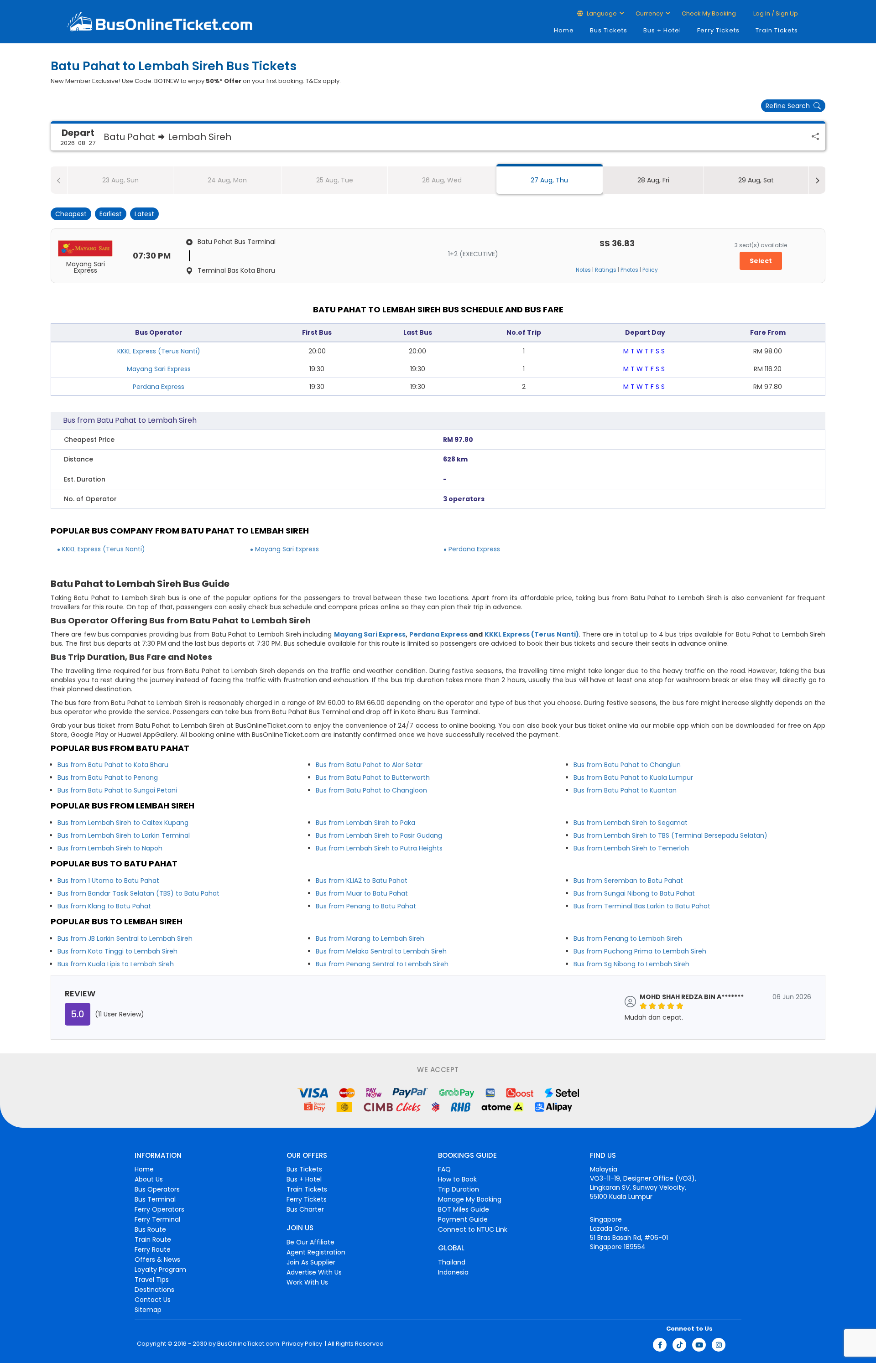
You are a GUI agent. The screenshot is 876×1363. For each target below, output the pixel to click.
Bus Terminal (155, 1199)
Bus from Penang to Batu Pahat (366, 906)
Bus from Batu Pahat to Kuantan (625, 790)
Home (564, 30)
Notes (583, 270)
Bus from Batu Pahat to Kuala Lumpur (633, 777)
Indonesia (453, 1272)
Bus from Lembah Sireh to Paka (365, 822)
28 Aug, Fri (653, 180)
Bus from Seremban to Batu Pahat (628, 880)
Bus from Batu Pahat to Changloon (371, 790)
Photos (629, 270)
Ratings (605, 270)
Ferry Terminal (157, 1219)
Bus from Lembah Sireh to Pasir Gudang (379, 835)
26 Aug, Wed (442, 180)
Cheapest (71, 213)
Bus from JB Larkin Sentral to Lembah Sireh (125, 938)
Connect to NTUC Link (472, 1229)
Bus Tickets (608, 30)
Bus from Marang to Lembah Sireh (370, 938)
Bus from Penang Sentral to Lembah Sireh (382, 964)
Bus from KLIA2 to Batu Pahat (361, 880)
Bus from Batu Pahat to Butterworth (373, 777)
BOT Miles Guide (463, 1209)
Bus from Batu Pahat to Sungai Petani (117, 790)
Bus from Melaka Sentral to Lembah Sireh (381, 951)
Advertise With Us (314, 1272)
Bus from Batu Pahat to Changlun (627, 764)
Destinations (154, 1289)
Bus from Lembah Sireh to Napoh (109, 848)
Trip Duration (458, 1189)
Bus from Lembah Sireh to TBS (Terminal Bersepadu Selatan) (670, 835)
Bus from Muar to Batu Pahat (362, 893)
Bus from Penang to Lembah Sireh (628, 938)
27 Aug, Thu (549, 180)
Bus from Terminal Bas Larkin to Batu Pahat (642, 906)
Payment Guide (463, 1219)
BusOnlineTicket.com (248, 1344)
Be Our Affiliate (310, 1242)
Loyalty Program (160, 1269)
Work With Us (307, 1282)
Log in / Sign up (775, 13)
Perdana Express (158, 386)
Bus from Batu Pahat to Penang (107, 777)
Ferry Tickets (718, 30)
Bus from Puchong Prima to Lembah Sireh (640, 951)
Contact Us (153, 1299)
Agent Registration (316, 1252)
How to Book (457, 1179)
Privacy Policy (301, 1344)
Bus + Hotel (662, 30)
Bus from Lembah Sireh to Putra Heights (379, 848)
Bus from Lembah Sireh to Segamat (631, 822)
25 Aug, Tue (334, 180)
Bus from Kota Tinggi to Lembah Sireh (117, 951)
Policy (650, 270)
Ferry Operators (159, 1209)
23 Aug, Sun (120, 180)
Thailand (451, 1262)
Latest (144, 213)
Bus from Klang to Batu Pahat (104, 906)
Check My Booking (709, 13)
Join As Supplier (311, 1262)
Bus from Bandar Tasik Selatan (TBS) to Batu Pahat (138, 893)
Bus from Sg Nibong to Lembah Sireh (631, 964)
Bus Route (150, 1229)
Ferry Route (153, 1249)
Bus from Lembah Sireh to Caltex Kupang (122, 822)
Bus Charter (305, 1209)
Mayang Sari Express (159, 368)
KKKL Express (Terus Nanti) (158, 351)
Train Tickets (777, 30)
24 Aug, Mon (227, 180)
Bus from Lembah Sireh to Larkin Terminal (123, 835)
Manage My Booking (469, 1199)
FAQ (444, 1169)
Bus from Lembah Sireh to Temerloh (631, 848)
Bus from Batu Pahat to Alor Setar (369, 764)
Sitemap (148, 1309)
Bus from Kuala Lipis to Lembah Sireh (115, 964)
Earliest (110, 213)
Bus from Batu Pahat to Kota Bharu (112, 764)
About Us (149, 1179)
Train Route (153, 1239)
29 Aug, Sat (756, 180)
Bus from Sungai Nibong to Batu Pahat (634, 893)
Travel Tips (152, 1279)
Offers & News (157, 1259)
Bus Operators (157, 1189)
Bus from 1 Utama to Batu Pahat (108, 880)
